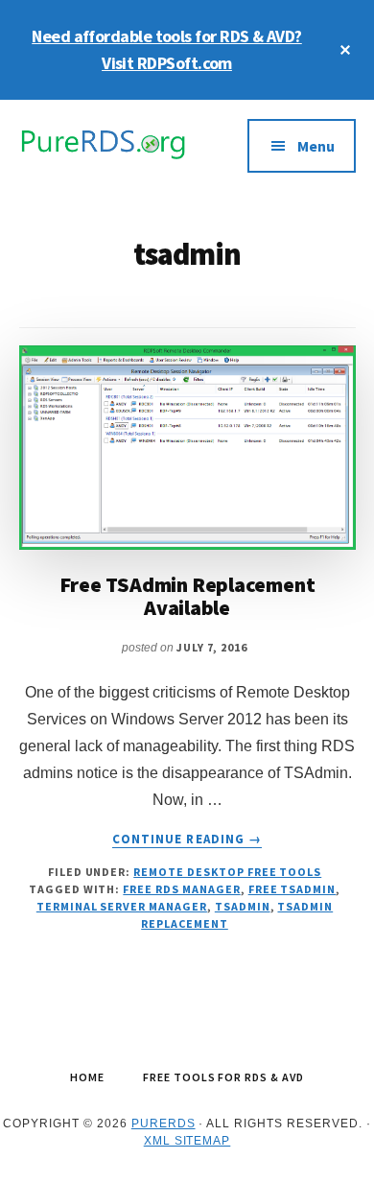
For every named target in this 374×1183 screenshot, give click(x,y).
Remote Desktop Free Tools (227, 871)
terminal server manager (121, 906)
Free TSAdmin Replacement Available (187, 596)
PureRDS (163, 1123)
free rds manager (181, 889)
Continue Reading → (187, 839)
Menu (316, 145)
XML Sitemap (187, 1141)
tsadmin (242, 906)
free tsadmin (292, 889)
